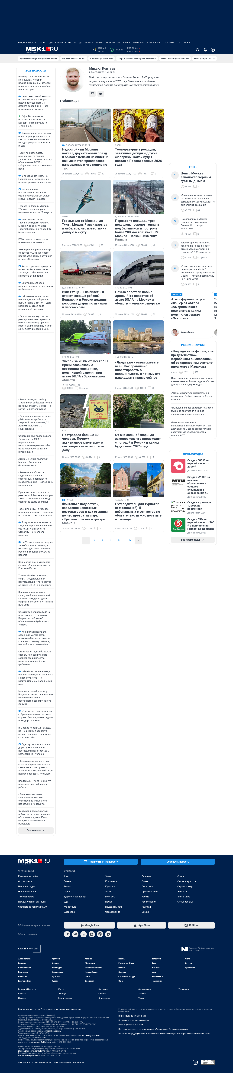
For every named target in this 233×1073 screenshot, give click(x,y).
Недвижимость (27, 42)
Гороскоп (139, 42)
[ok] (83, 934)
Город (67, 891)
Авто (66, 876)
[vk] (75, 934)
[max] (92, 934)
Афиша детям (63, 42)
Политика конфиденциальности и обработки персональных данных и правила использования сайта (164, 1034)
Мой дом (110, 896)
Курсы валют (154, 42)
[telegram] (67, 934)
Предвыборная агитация (32, 901)
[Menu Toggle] (20, 49)
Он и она (146, 876)
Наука (108, 901)
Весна (67, 886)
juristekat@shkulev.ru (91, 1035)
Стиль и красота (186, 881)
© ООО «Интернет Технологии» (69, 1062)
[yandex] (108, 934)
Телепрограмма (94, 42)
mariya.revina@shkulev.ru (40, 1042)
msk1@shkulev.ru (53, 1031)
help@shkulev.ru (39, 1038)
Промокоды (46, 42)
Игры (187, 42)
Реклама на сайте (28, 876)
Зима (108, 876)
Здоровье (69, 911)
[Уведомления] (205, 49)
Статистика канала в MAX (32, 906)
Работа (145, 896)
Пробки (169, 42)
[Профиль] (213, 49)
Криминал (111, 881)
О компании (25, 881)
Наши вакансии (27, 891)
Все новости (36, 70)
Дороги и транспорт (75, 896)
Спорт (180, 876)
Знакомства (113, 42)
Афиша (127, 42)
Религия (146, 906)
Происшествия (150, 891)
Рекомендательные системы (131, 1025)
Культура (110, 886)
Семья (145, 911)
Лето (108, 891)
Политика (147, 886)
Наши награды (26, 886)
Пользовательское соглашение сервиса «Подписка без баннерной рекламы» (153, 1029)
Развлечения (149, 901)
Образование (112, 911)
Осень (145, 881)
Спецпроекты (185, 901)
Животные (70, 906)
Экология (182, 891)
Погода (78, 42)
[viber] (100, 934)
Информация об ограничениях (132, 1016)
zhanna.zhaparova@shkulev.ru (31, 1051)
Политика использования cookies (133, 1020)
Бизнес (68, 881)
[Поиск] (197, 49)
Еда (66, 901)
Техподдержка (26, 896)
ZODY (179, 42)
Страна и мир (184, 886)
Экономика (183, 896)
